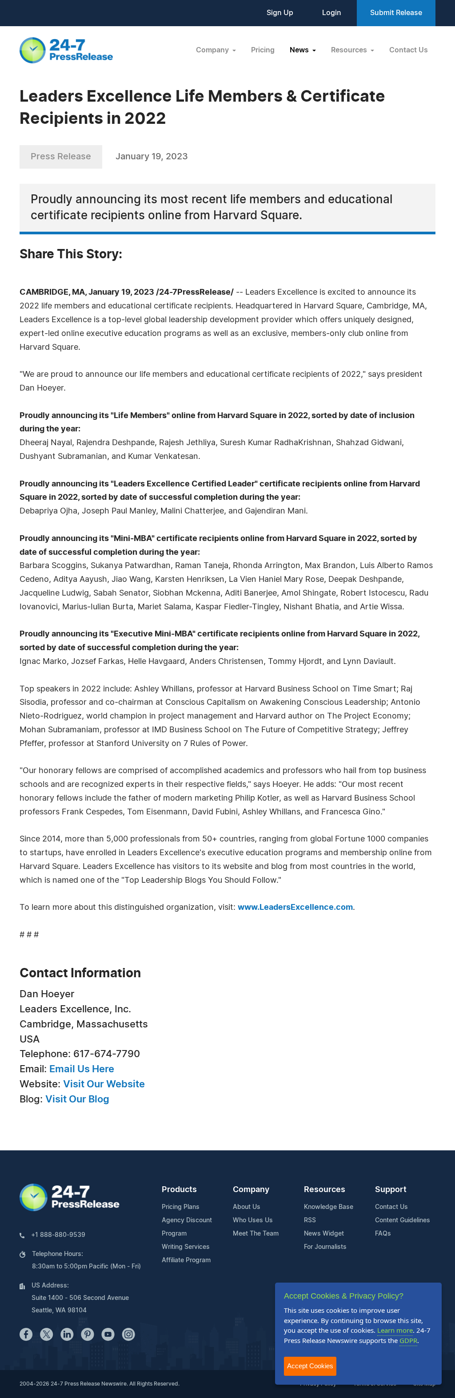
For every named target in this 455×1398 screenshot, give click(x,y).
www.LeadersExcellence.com (295, 908)
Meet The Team (256, 1234)
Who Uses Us (253, 1220)
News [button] (300, 50)
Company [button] (213, 50)
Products (179, 1190)
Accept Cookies (310, 1366)
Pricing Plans (181, 1207)
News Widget (324, 1234)
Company (251, 1190)
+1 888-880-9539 (58, 1235)
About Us (246, 1207)
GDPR (408, 1340)
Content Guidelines (402, 1220)
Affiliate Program (186, 1260)
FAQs (383, 1234)
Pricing (263, 50)
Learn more (395, 1330)
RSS (310, 1220)
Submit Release (396, 12)
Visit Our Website (104, 1084)
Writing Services (186, 1247)
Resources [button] (350, 50)
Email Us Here (81, 1069)
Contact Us (408, 50)
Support (391, 1190)
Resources (324, 1190)
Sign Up (280, 12)
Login (331, 12)
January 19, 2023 (152, 156)
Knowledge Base (328, 1207)
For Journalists (325, 1247)
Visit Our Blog (77, 1099)
